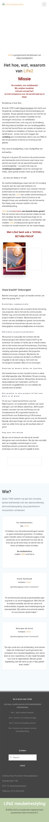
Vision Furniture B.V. (24, 58)
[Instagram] (15, 686)
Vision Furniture (26, 108)
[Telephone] (43, 686)
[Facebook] (5, 686)
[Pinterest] (34, 686)
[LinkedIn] (24, 686)
